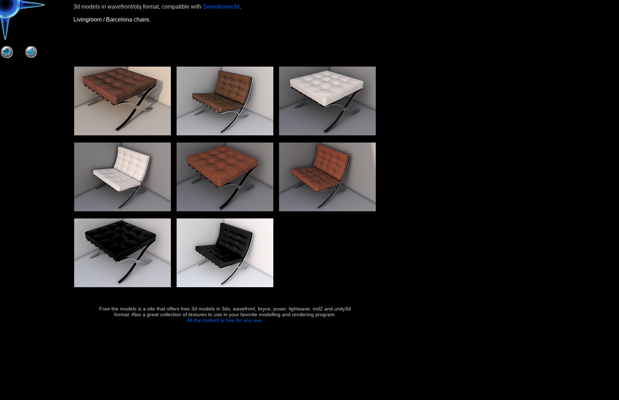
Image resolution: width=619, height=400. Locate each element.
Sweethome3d (221, 7)
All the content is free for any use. (225, 320)
